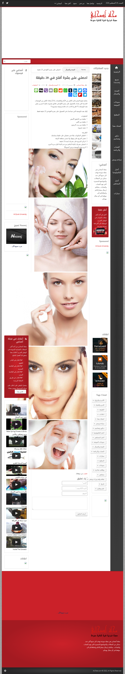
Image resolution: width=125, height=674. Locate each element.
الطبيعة (101, 410)
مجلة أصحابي (80, 85)
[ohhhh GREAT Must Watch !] (16, 527)
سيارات (101, 456)
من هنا (19, 392)
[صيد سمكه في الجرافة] (16, 513)
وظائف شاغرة (99, 470)
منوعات (101, 465)
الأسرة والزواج (99, 400)
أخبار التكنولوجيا (99, 433)
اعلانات (101, 414)
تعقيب (85, 473)
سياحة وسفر (100, 423)
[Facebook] (3, 3)
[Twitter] (6, 3)
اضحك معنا (100, 419)
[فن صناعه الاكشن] (16, 470)
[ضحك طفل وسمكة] (16, 441)
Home (83, 70)
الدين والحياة (100, 405)
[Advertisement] (45, 35)
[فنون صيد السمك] (16, 410)
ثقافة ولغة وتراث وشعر (96, 479)
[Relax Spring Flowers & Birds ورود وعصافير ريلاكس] (16, 424)
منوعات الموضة (99, 442)
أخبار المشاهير (99, 437)
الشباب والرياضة (98, 451)
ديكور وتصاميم (99, 428)
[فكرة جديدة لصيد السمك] (16, 484)
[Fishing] (16, 499)
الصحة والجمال (70, 70)
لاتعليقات (35, 85)
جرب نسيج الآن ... (62, 613)
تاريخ (102, 484)
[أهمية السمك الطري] (16, 456)
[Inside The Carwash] (16, 542)
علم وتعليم (100, 488)
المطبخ (101, 461)
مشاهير (101, 474)
